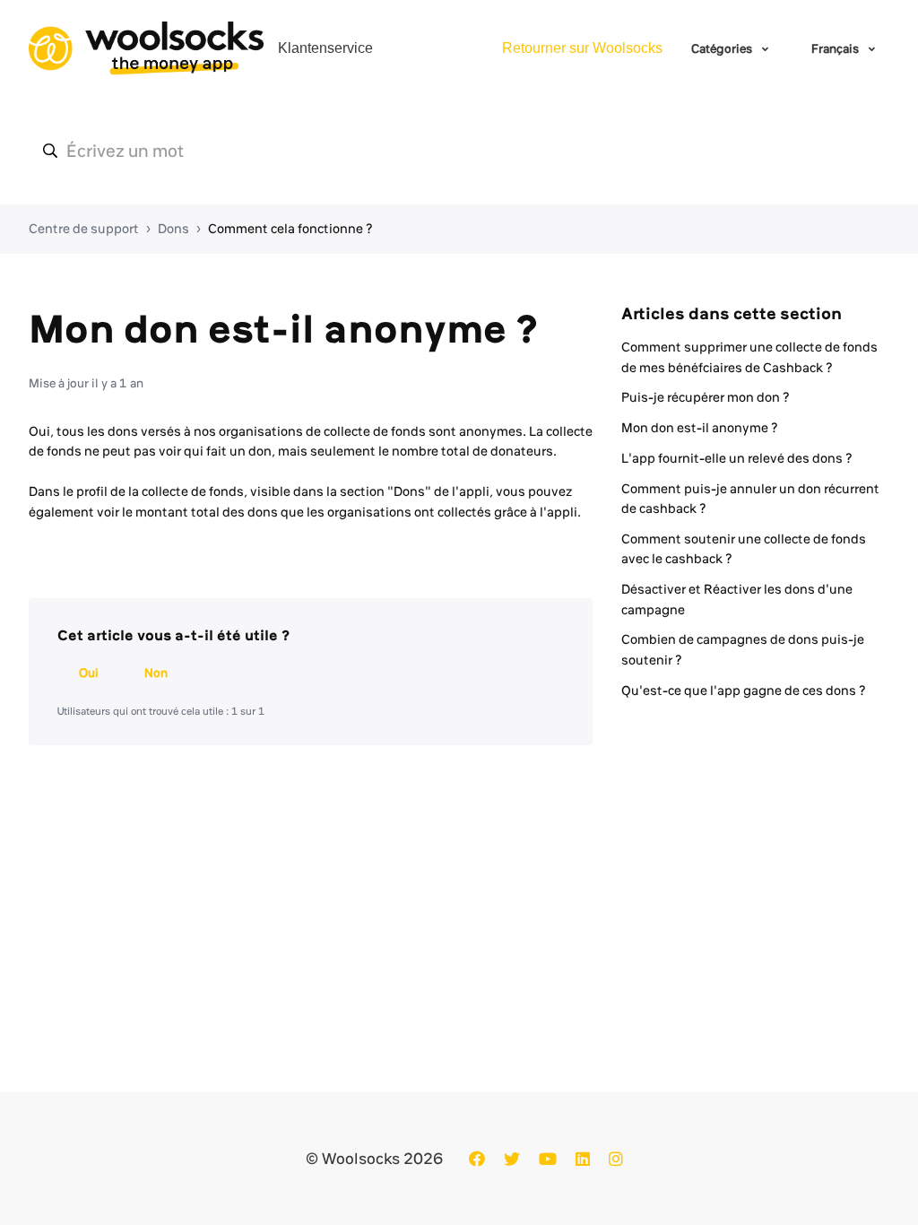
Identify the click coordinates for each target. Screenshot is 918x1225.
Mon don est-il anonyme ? (699, 428)
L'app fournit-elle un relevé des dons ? (737, 458)
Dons (173, 229)
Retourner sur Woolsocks (582, 48)
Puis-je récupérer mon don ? (705, 397)
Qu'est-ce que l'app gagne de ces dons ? (743, 690)
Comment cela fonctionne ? (290, 229)
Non (156, 672)
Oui (89, 672)
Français (836, 48)
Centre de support (84, 229)
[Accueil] (146, 48)
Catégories (723, 48)
